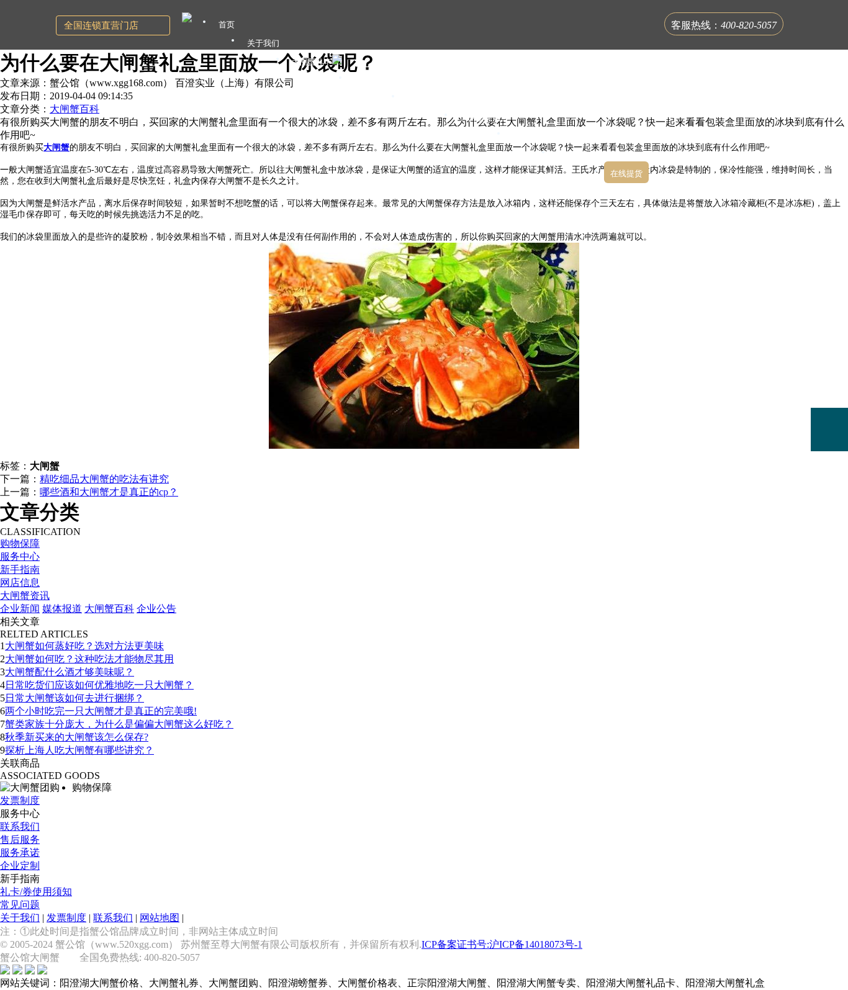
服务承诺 (20, 852)
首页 (227, 24)
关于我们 (20, 917)
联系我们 (20, 826)
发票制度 (20, 800)
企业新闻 (20, 608)
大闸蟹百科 (74, 109)
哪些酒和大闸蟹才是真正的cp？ (109, 492)
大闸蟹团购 (427, 99)
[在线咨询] (829, 342)
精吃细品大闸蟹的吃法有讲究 (104, 479)
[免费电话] (829, 429)
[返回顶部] (829, 516)
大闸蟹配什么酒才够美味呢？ (69, 672)
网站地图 (159, 917)
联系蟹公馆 (577, 155)
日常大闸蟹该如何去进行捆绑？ (74, 698)
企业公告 (156, 608)
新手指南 (20, 569)
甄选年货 (529, 136)
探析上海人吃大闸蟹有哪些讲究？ (79, 750)
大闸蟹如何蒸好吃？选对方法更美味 (84, 646)
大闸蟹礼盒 (374, 80)
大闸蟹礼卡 (312, 61)
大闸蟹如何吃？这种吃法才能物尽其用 (89, 659)
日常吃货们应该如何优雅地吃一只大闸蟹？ (99, 685)
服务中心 (20, 556)
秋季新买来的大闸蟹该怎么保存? (76, 737)
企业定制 (20, 865)
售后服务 (20, 839)
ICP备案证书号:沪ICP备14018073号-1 (502, 944)
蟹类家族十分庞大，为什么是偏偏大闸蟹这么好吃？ (119, 724)
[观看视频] (829, 480)
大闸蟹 (56, 147)
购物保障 (20, 543)
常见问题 (20, 904)
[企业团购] (829, 386)
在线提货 (626, 173)
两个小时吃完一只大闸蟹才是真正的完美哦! (101, 711)
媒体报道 (62, 608)
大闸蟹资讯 (25, 595)
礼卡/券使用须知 (36, 891)
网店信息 (20, 582)
